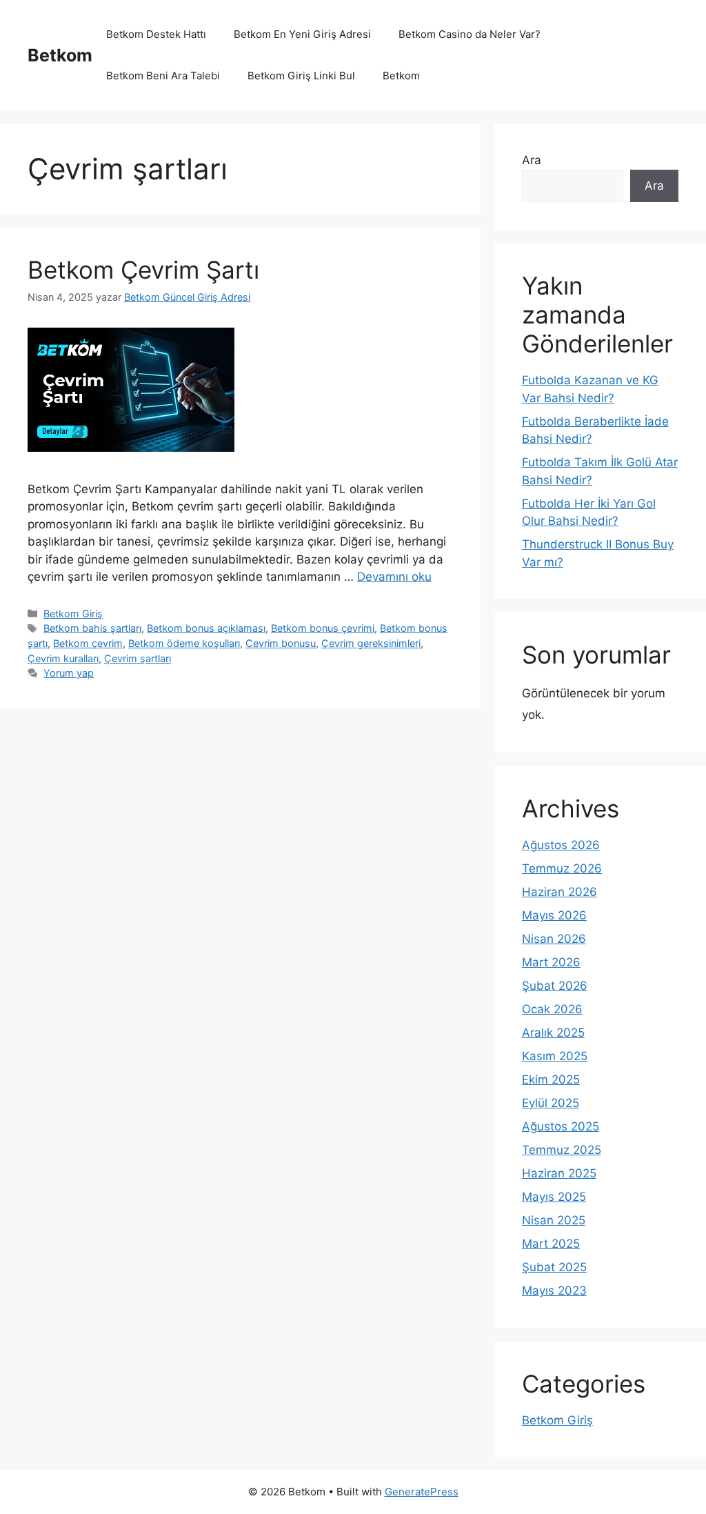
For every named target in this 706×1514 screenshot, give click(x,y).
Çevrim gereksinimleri (371, 643)
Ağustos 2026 (561, 845)
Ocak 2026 (552, 1009)
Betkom (60, 55)
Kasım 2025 (554, 1056)
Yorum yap (68, 673)
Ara (531, 160)
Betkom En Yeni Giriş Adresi (302, 34)
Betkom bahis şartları (92, 628)
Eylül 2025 (550, 1103)
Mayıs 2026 (554, 915)
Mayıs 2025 (554, 1197)
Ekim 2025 (551, 1079)
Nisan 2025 (553, 1220)
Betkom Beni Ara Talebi (163, 75)
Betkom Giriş (73, 613)
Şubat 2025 (554, 1267)
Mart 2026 (551, 962)
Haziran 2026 (559, 892)
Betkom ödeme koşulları (184, 643)
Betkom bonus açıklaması (206, 628)
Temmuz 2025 (561, 1150)
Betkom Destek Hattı (156, 34)
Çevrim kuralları (63, 658)
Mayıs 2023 (554, 1290)
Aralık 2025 (553, 1032)
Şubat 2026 (554, 986)
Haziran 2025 (559, 1173)
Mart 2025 (551, 1244)
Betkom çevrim (88, 643)
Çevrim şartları (137, 658)
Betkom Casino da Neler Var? (470, 34)
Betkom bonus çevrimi (322, 628)
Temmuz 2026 (562, 868)
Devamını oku (394, 577)
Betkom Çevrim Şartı (143, 269)
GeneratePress (421, 1491)
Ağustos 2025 (560, 1126)
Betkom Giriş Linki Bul (301, 75)
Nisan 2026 (554, 939)
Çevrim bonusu (280, 643)
